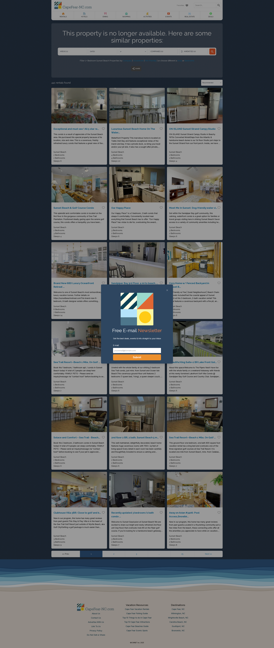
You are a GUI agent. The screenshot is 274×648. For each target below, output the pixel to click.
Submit (137, 357)
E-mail (116, 345)
